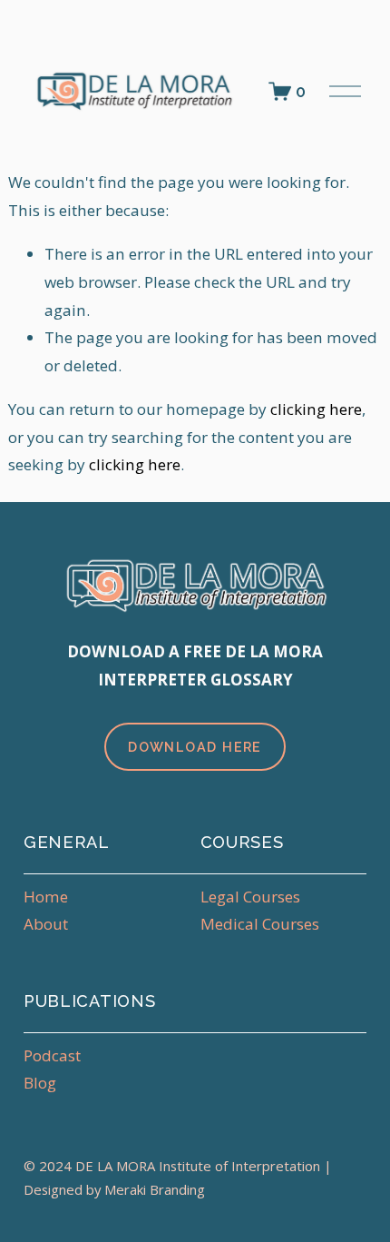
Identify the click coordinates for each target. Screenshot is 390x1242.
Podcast (52, 1055)
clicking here (316, 409)
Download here (195, 746)
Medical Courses (259, 923)
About (46, 923)
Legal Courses (250, 896)
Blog (40, 1082)
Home (46, 896)
